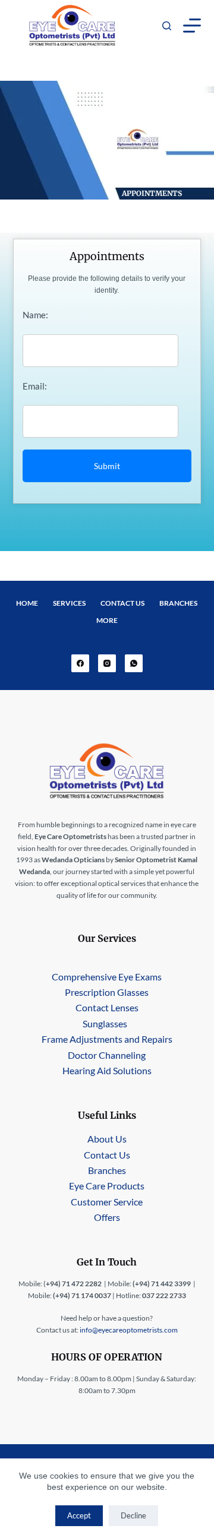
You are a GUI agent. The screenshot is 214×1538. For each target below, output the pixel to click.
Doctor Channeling (107, 1055)
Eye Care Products (106, 1185)
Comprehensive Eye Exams (107, 976)
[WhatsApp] (134, 663)
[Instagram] (107, 663)
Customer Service (107, 1201)
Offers (107, 1217)
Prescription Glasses (107, 992)
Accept (79, 1515)
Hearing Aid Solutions (107, 1070)
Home (27, 603)
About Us (107, 1138)
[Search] (166, 25)
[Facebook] (80, 663)
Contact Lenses (107, 1007)
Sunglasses (105, 1023)
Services (69, 603)
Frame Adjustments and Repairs (107, 1039)
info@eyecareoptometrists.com (129, 1329)
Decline (133, 1515)
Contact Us (122, 603)
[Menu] (192, 25)
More (107, 620)
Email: (35, 386)
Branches (178, 603)
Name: (35, 314)
